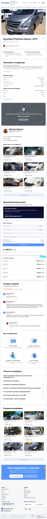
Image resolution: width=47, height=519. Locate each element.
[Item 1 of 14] (13, 182)
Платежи (26, 494)
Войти (43, 2)
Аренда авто (13, 1)
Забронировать (23, 244)
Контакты (12, 4)
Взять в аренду (27, 490)
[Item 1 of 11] (23, 22)
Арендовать (31, 476)
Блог (2, 490)
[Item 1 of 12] (34, 166)
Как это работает (5, 494)
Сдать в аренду (27, 492)
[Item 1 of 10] (34, 182)
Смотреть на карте (23, 119)
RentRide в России (5, 489)
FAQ (25, 489)
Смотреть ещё (23, 195)
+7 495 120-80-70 (7, 504)
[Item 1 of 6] (34, 446)
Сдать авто (13, 2)
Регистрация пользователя (29, 497)
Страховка (3, 497)
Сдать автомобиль (16, 476)
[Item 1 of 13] (34, 151)
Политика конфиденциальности (41, 516)
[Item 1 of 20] (13, 166)
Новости (3, 492)
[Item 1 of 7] (13, 446)
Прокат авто (3, 7)
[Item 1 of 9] (34, 431)
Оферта (32, 515)
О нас (17, 2)
